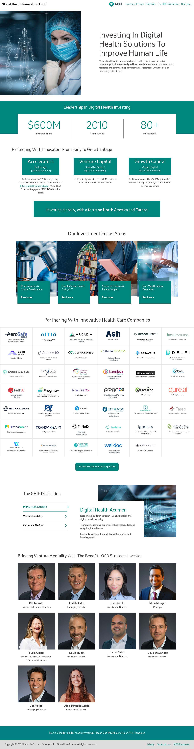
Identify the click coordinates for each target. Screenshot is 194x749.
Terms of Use (164, 744)
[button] (45, 507)
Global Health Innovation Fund (24, 4)
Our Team (186, 4)
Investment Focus (134, 4)
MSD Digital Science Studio (34, 186)
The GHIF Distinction (168, 4)
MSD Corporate (181, 744)
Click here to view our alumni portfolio (97, 467)
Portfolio (150, 4)
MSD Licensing (116, 733)
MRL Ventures (136, 733)
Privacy (150, 744)
